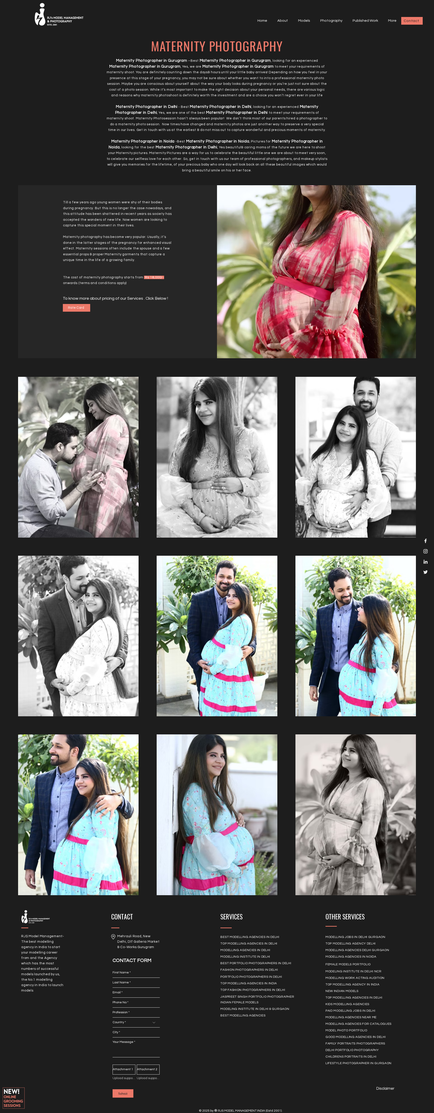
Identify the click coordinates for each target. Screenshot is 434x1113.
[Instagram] (425, 551)
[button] (302, 20)
